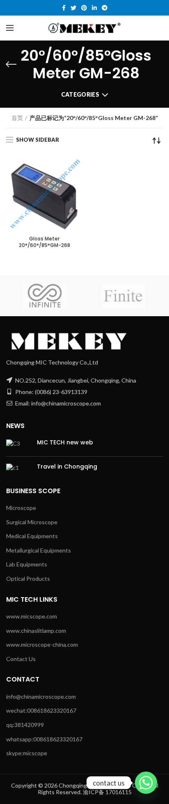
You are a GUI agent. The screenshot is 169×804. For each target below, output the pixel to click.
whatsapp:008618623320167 (44, 739)
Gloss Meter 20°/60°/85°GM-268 (44, 242)
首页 (17, 117)
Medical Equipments (32, 535)
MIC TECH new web (65, 442)
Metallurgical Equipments (38, 550)
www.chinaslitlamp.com (36, 630)
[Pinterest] (84, 7)
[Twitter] (73, 7)
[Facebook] (63, 7)
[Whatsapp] (146, 783)
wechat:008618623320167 (41, 710)
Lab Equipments (26, 564)
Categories (80, 94)
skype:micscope (26, 753)
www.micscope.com (31, 616)
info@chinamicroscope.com (41, 696)
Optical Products (28, 578)
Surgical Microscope (31, 522)
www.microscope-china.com (42, 644)
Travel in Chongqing (67, 466)
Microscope (21, 507)
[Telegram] (104, 7)
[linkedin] (94, 7)
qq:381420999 (25, 724)
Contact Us (21, 658)
